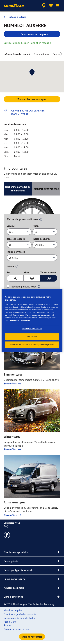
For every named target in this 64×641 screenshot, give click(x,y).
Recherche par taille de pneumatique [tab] (17, 188)
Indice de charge (42, 238)
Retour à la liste (17, 16)
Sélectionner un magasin (34, 34)
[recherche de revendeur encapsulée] (44, 5)
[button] (57, 5)
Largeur (11, 225)
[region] (32, 320)
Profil (36, 225)
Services (57, 54)
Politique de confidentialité (20, 320)
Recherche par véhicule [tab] (46, 188)
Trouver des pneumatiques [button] (32, 99)
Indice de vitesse (16, 251)
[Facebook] (7, 535)
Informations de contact (17, 54)
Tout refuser (32, 336)
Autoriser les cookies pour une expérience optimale (32, 345)
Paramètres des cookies (32, 328)
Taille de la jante (16, 238)
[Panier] (50, 5)
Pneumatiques (41, 54)
